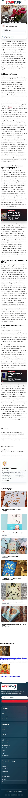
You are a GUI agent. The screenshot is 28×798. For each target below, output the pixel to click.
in (9, 37)
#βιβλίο (13, 455)
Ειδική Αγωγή (5, 771)
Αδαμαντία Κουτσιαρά (9, 469)
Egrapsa (4, 781)
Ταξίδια (3, 774)
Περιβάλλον (5, 768)
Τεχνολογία (4, 766)
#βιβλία (8, 455)
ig (15, 795)
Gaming (4, 734)
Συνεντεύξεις (5, 718)
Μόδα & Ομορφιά (6, 745)
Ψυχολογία (9, 15)
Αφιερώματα (5, 716)
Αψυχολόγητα (5, 755)
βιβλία (24, 174)
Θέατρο (4, 729)
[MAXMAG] (14, 2)
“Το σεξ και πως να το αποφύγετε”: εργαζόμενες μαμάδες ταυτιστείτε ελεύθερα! (13, 658)
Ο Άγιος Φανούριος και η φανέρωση (10, 676)
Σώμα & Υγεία (5, 747)
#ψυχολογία (19, 455)
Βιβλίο (3, 15)
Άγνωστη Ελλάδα (6, 776)
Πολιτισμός (4, 711)
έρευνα (10, 106)
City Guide (4, 779)
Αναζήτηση (14, 701)
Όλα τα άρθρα (5, 480)
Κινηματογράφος (6, 726)
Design (3, 750)
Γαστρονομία (5, 742)
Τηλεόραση (4, 732)
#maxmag (4, 455)
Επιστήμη (4, 763)
